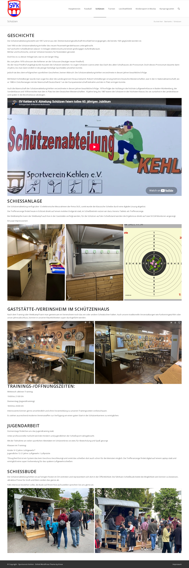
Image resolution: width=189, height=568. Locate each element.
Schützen (12, 21)
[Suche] (179, 8)
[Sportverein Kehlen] (14, 8)
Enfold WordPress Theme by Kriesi (49, 564)
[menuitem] (74, 8)
